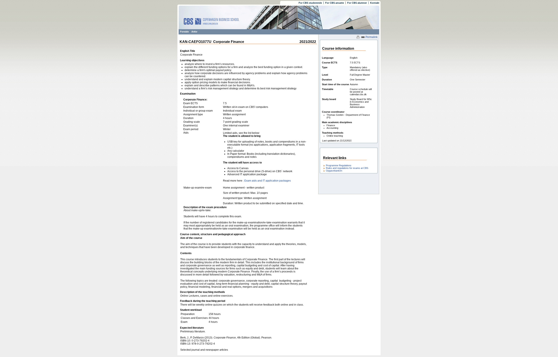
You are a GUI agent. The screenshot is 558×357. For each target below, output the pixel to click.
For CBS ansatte (334, 3)
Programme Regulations (338, 165)
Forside (184, 31)
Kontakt (374, 3)
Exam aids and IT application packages (267, 180)
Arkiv (194, 31)
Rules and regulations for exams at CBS (347, 168)
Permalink (371, 37)
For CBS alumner (357, 3)
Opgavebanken (334, 170)
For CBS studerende (310, 3)
